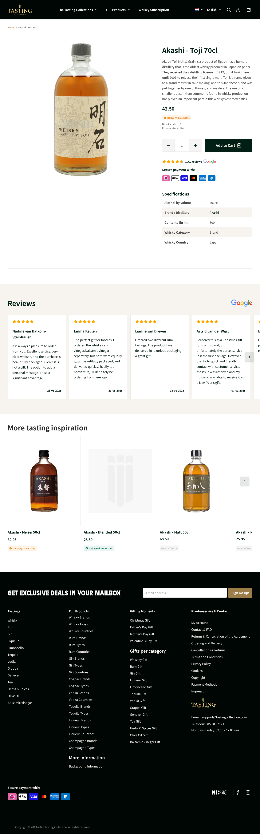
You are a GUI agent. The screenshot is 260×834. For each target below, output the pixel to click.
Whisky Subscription (154, 9)
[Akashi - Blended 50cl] (120, 481)
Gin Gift (135, 673)
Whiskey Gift (138, 659)
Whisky (13, 620)
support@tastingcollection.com (224, 717)
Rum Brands (77, 637)
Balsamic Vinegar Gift (145, 741)
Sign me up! (240, 592)
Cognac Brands (79, 679)
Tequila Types (79, 713)
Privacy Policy (201, 663)
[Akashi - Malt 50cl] (196, 481)
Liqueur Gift (138, 680)
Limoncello (16, 647)
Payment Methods (204, 684)
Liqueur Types (79, 727)
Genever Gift (139, 714)
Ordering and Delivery (206, 643)
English (212, 9)
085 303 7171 (215, 724)
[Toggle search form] (229, 9)
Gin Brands (77, 658)
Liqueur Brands (80, 720)
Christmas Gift (140, 620)
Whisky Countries (81, 631)
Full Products (116, 9)
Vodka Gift (137, 700)
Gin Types (76, 665)
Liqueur (13, 641)
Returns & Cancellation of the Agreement (220, 636)
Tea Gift (135, 721)
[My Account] (238, 9)
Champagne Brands (83, 740)
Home (11, 27)
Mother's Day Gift (142, 634)
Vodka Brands (79, 692)
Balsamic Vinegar (20, 702)
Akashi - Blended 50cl (102, 532)
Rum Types (77, 644)
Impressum (199, 691)
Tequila (13, 654)
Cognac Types (79, 685)
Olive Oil (14, 695)
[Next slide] (249, 356)
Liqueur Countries (81, 733)
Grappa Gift (138, 707)
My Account (199, 622)
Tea (10, 682)
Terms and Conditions (207, 657)
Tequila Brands (79, 706)
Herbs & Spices (18, 689)
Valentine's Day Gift (143, 641)
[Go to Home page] (20, 10)
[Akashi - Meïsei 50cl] (44, 481)
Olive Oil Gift (139, 735)
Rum (11, 627)
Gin (10, 634)
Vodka (12, 661)
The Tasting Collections (75, 9)
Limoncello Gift (141, 687)
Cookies (197, 670)
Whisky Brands (79, 617)
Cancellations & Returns (208, 650)
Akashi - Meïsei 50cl (24, 532)
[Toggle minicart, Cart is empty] (248, 10)
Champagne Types (82, 747)
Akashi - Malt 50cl (175, 532)
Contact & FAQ (201, 629)
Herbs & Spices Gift (143, 728)
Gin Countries (78, 672)
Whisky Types (78, 624)
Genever (13, 675)
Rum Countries (79, 651)
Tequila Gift (138, 693)
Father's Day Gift (141, 627)
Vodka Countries (80, 699)
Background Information (86, 766)
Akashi (214, 212)
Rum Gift (136, 666)
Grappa (13, 668)
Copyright (198, 677)
